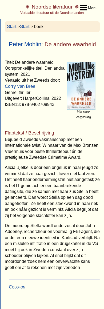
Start (12, 26)
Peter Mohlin (25, 44)
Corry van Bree (20, 86)
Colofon (17, 287)
